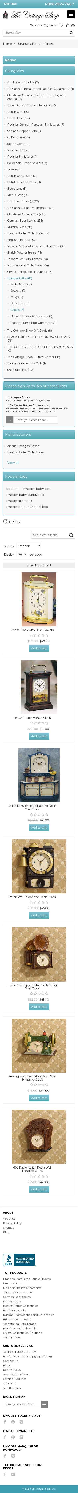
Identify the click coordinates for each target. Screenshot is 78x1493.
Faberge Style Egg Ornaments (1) (34, 323)
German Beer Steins (17, 1296)
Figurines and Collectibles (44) (28, 265)
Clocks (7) (17, 310)
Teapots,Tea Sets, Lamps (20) (27, 259)
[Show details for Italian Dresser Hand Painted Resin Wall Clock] (39, 775)
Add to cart (39, 648)
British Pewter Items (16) (24, 252)
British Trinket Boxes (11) (24, 182)
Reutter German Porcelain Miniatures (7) (35, 124)
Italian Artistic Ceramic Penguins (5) (31, 105)
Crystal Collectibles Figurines (22, 1332)
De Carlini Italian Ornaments (22, 1287)
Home (7, 44)
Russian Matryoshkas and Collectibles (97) (36, 246)
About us (9, 1218)
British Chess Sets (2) (21, 176)
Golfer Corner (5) (18, 137)
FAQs (7, 1365)
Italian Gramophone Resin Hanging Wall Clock (32, 987)
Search (71, 32)
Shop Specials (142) (20, 370)
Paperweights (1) (19, 150)
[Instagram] (21, 1422)
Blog (6, 1232)
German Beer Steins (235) (25, 220)
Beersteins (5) (16, 188)
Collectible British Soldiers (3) (27, 163)
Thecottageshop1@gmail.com (32, 1356)
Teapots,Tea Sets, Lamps (19, 1323)
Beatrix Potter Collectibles (25, 452)
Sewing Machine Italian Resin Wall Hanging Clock (32, 1078)
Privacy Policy (12, 1223)
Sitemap (8, 1227)
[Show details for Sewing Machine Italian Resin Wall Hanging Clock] (39, 1046)
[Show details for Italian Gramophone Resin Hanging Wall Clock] (39, 954)
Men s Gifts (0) (17, 195)
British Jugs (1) (21, 303)
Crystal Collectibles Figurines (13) (29, 272)
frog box (12, 489)
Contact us (10, 1360)
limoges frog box (19, 501)
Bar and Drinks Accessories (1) (31, 316)
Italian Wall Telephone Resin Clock (32, 897)
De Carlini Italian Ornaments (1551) (30, 208)
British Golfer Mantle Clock (32, 718)
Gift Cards (9, 1383)
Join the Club (12, 1388)
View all (13, 463)
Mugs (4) (17, 297)
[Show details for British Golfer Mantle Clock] (39, 687)
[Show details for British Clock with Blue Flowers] (39, 599)
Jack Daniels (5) (21, 284)
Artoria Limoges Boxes (23, 446)
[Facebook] (5, 1422)
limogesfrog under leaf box (27, 507)
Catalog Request (14, 1378)
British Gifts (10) (18, 112)
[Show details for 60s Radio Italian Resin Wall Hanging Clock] (39, 1137)
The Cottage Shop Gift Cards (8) (29, 330)
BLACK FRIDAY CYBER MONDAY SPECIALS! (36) (38, 338)
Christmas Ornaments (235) (26, 214)
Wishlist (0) (61, 25)
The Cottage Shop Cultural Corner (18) (33, 357)
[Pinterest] (13, 1422)
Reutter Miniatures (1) (22, 156)
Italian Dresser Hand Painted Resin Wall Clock (32, 807)
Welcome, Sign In (41, 25)
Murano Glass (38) (19, 227)
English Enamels (14, 1310)
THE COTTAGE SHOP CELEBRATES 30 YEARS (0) (40, 348)
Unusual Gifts (12, 1337)
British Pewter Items (17, 1319)
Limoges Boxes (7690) (23, 201)
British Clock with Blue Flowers (32, 630)
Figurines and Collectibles (20, 1328)
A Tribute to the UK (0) (23, 82)
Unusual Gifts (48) (19, 278)
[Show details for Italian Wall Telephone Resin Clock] (39, 866)
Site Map (10, 4)
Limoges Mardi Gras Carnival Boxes (27, 1278)
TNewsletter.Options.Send (9, 420)
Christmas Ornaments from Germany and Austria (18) (36, 97)
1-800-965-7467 (59, 4)
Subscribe (44, 1404)
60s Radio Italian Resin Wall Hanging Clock (32, 1169)
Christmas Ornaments (18, 1292)
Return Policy (12, 1369)
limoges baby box (36, 489)
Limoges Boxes (13, 1283)
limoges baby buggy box (25, 495)
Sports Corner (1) (18, 144)
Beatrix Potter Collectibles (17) (28, 233)
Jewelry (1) (14, 169)
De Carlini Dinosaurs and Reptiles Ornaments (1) (40, 89)
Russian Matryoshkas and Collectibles (28, 1314)
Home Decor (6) (18, 118)
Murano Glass (12, 1301)
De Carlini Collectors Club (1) (26, 363)
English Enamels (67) (21, 240)
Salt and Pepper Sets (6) (24, 131)
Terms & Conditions (16, 1374)
